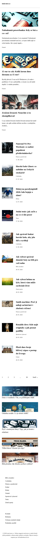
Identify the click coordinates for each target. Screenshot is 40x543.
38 (27, 377)
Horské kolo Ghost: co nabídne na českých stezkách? (26, 169)
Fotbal (17, 357)
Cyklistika (18, 176)
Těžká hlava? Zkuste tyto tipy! (13, 448)
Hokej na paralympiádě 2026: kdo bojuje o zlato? (26, 192)
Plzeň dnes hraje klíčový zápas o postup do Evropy (26, 350)
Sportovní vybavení (21, 334)
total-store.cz (6, 3)
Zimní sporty (19, 289)
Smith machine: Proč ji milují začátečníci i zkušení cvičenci (26, 305)
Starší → (35, 377)
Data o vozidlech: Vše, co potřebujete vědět (18, 397)
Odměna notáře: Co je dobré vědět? (15, 413)
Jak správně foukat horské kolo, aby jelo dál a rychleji (25, 237)
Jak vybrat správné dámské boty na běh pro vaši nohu (27, 260)
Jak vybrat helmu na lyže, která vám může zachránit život (25, 282)
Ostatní (4, 47)
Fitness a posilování (21, 157)
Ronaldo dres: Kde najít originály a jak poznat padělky (27, 327)
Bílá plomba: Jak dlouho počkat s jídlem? (17, 464)
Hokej (17, 199)
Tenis (17, 218)
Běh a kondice (19, 266)
